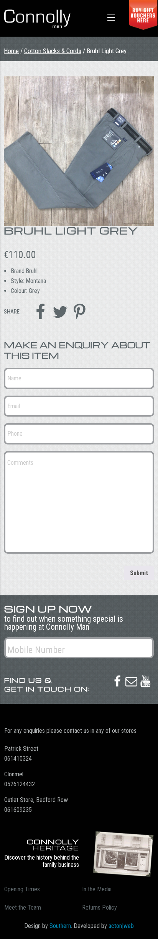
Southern (60, 925)
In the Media (97, 889)
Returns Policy (99, 907)
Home (11, 51)
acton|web (121, 925)
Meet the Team (22, 907)
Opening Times (22, 889)
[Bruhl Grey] (79, 151)
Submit (139, 573)
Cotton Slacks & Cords (52, 51)
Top (149, 928)
